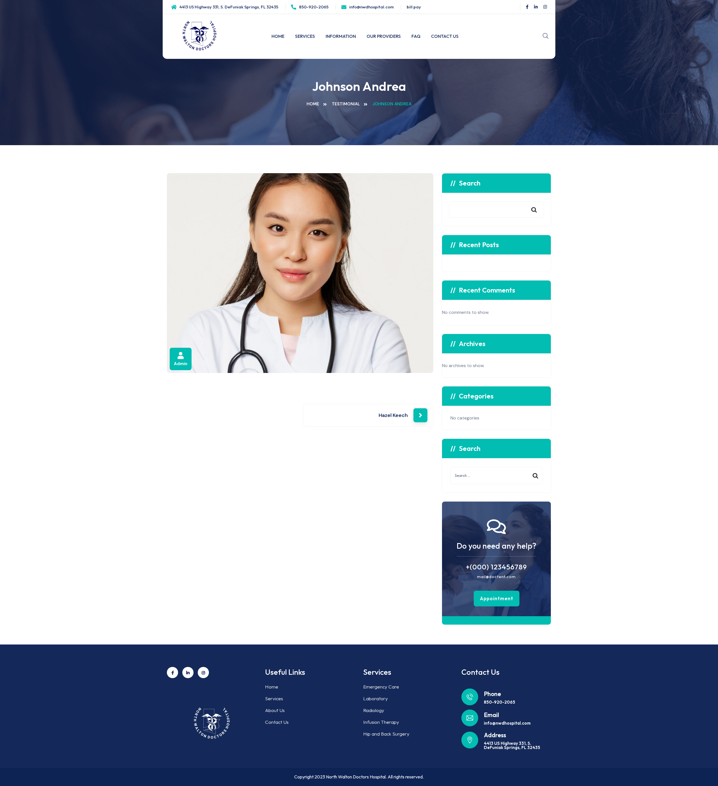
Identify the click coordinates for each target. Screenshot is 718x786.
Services (274, 698)
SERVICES (305, 36)
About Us (275, 710)
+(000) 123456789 (496, 566)
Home (313, 104)
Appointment (496, 598)
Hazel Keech (393, 415)
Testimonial (346, 104)
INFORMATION (341, 36)
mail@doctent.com (496, 576)
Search (469, 183)
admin (180, 364)
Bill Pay (414, 7)
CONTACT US (445, 36)
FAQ (415, 36)
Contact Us (277, 722)
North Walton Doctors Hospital (356, 777)
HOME (277, 36)
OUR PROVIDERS (384, 36)
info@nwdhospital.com (371, 7)
